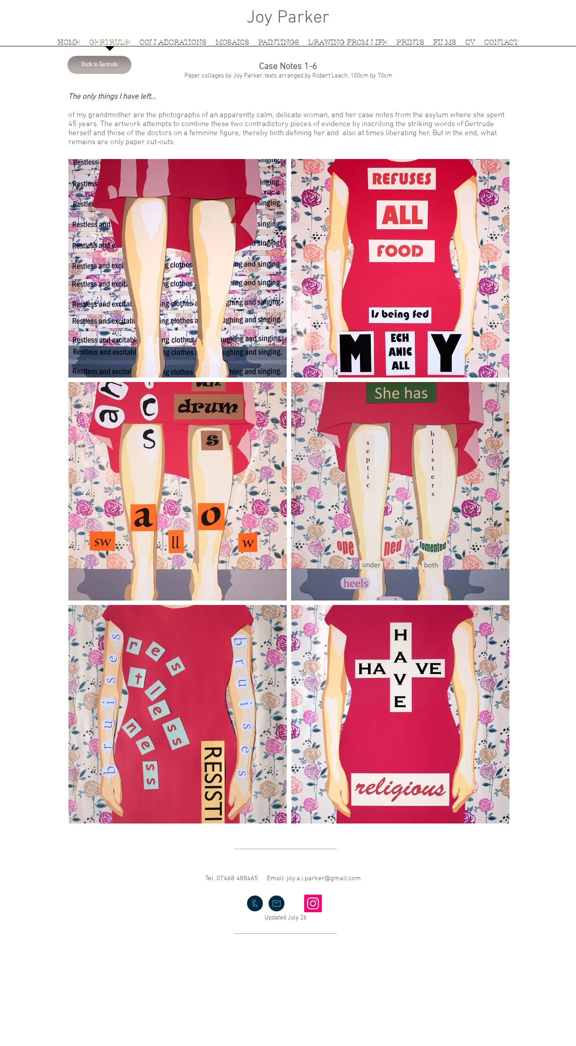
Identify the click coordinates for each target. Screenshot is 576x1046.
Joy (260, 18)
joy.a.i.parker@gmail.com (324, 878)
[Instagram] (313, 903)
